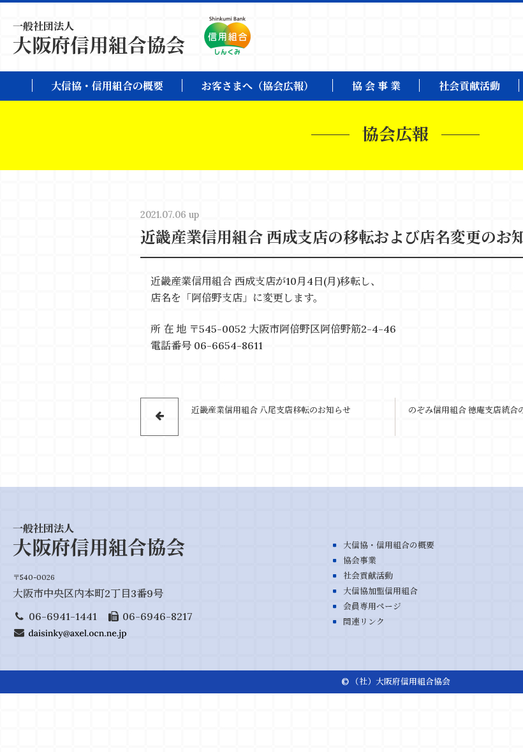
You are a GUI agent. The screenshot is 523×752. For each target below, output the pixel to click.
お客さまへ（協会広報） (258, 86)
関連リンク (364, 621)
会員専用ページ (372, 606)
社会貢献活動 (469, 86)
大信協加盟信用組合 (380, 591)
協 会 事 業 (376, 86)
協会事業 (359, 560)
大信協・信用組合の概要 (107, 86)
